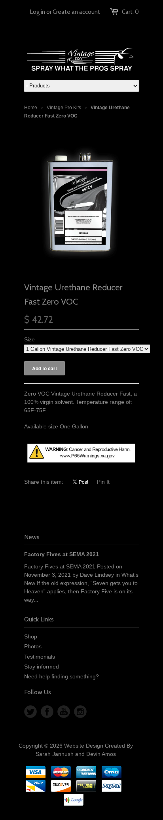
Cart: (130, 11)
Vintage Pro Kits (64, 107)
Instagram (80, 711)
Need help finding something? (61, 676)
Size (29, 339)
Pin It (103, 482)
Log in (37, 11)
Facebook (47, 711)
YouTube (63, 711)
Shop (30, 636)
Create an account (76, 11)
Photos (33, 646)
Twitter (30, 711)
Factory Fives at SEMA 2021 (61, 554)
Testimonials (39, 656)
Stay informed (41, 666)
